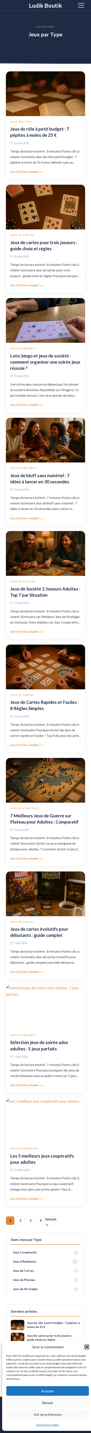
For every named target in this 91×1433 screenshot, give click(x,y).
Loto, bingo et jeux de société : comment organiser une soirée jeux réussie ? (45, 362)
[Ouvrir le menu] (81, 5)
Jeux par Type (21, 121)
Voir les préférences (48, 1414)
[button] (87, 1347)
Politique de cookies (47, 1424)
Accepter (47, 1391)
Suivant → (51, 1221)
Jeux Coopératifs (24, 1148)
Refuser (47, 1403)
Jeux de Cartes (22, 235)
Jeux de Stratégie (24, 808)
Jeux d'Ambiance (23, 348)
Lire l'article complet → (26, 171)
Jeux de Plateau (23, 581)
